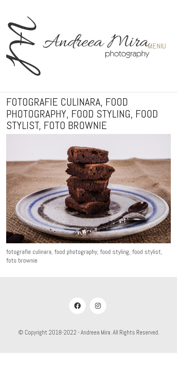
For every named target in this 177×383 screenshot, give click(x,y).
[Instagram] (98, 306)
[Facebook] (77, 306)
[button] (159, 46)
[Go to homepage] (78, 46)
